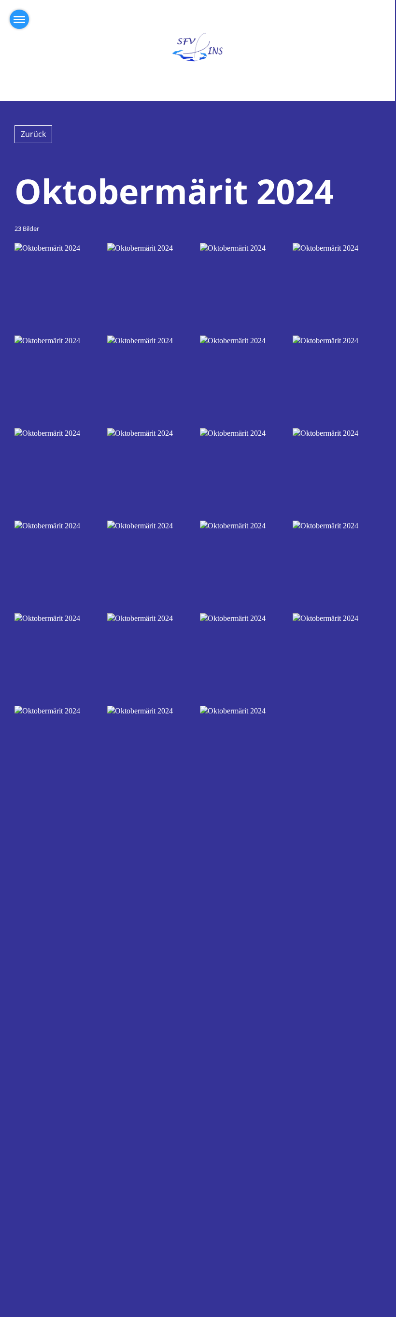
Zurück (33, 134)
